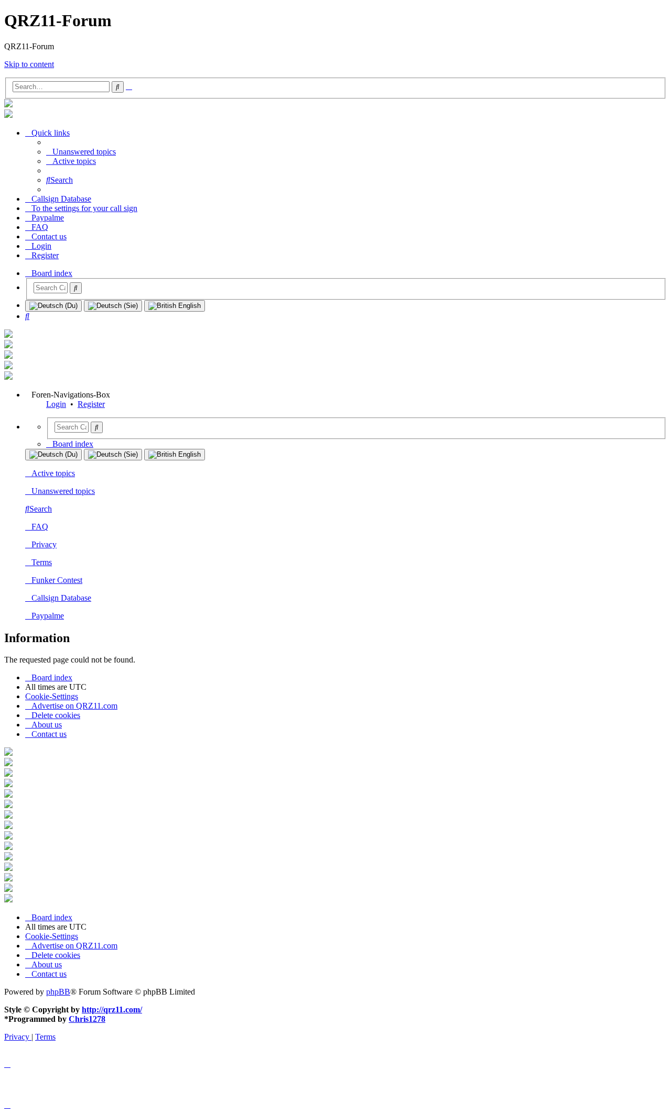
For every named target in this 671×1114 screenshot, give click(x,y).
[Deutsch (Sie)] (113, 306)
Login (56, 404)
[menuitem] (81, 151)
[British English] (174, 306)
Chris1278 (87, 1018)
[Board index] (8, 104)
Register (91, 404)
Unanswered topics (63, 491)
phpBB (58, 991)
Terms (41, 562)
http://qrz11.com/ (112, 1009)
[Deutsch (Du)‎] (53, 306)
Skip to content (29, 64)
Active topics (53, 473)
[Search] (76, 288)
